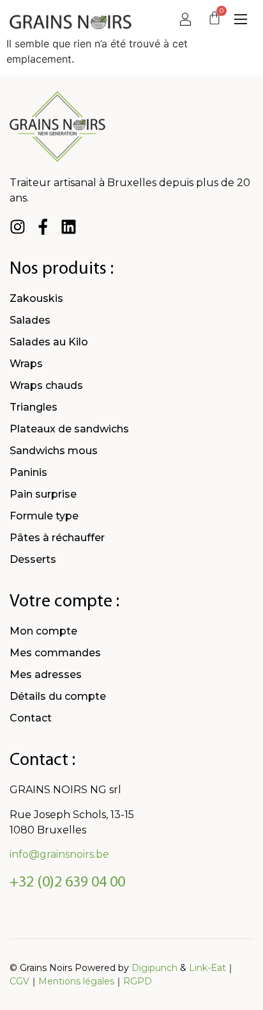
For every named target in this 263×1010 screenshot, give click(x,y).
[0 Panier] (214, 20)
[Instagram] (18, 227)
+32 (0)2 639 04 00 (67, 882)
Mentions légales (76, 981)
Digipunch (154, 968)
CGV (19, 981)
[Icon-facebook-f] (43, 227)
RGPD (137, 981)
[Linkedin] (69, 227)
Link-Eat (207, 968)
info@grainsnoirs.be (59, 854)
